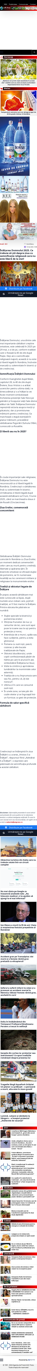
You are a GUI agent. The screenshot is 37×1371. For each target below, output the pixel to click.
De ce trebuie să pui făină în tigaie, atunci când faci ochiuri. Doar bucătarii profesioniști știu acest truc (23, 1247)
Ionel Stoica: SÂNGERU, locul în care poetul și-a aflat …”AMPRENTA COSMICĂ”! (22, 1312)
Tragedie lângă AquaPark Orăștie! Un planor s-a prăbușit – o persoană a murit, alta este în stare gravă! (18, 1086)
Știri (6, 244)
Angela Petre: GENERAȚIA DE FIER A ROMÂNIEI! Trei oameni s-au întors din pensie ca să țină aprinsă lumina (23, 1293)
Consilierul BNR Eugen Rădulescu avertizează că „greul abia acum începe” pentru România (23, 1133)
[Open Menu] (1, 52)
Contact (33, 4)
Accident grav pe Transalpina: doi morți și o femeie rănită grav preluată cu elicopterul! (17, 959)
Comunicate (23, 4)
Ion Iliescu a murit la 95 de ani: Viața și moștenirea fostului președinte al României (18, 927)
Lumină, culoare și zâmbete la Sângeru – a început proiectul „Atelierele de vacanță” (15, 1118)
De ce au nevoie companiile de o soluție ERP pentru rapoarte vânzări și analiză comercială (23, 1325)
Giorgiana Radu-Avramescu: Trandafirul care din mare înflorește (21, 1279)
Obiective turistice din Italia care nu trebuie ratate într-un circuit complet (18, 862)
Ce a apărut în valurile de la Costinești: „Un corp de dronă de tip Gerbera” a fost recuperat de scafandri (23, 1181)
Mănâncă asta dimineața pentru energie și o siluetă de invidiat (23, 1225)
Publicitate (13, 4)
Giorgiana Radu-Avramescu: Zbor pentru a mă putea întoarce (23, 1258)
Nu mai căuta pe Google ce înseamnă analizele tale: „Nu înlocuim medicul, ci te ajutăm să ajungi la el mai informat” (17, 895)
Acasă (2, 244)
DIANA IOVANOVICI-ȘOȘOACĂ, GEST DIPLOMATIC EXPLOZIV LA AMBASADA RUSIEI (22, 1335)
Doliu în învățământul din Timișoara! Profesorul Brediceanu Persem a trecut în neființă (17, 1024)
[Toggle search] (34, 52)
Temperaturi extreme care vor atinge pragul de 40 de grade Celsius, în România (18, 113)
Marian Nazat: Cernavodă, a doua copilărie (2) (23, 1301)
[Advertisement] (18, 30)
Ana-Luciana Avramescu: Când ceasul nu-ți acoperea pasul (22, 1268)
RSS (5, 4)
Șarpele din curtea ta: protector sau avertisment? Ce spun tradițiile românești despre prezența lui (18, 1055)
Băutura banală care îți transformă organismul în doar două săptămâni (22, 1213)
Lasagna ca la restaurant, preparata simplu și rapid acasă (23, 1235)
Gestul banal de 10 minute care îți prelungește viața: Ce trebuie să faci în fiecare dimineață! (23, 1203)
